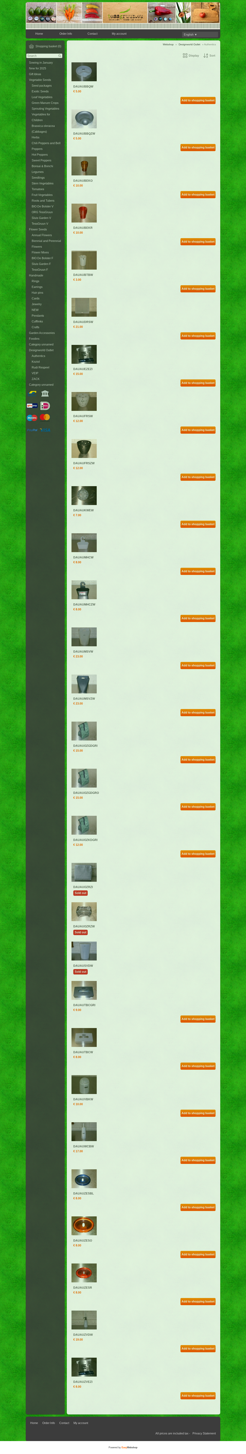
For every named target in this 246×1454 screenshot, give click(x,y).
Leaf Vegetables (42, 97)
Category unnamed (41, 344)
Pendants (38, 315)
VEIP (35, 373)
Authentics (38, 355)
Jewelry (37, 304)
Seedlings (38, 177)
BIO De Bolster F (42, 258)
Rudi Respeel (40, 367)
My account (119, 33)
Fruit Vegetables (42, 194)
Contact (92, 33)
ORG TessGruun (42, 212)
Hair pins (37, 292)
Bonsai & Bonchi (42, 166)
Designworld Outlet (41, 350)
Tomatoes (38, 189)
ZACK (36, 378)
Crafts (35, 327)
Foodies (34, 338)
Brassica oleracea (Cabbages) (43, 128)
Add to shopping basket (198, 100)
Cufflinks (37, 321)
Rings (35, 281)
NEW (35, 309)
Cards (35, 298)
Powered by (123, 1447)
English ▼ (190, 34)
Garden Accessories (42, 332)
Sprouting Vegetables (45, 108)
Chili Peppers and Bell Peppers (46, 146)
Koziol (36, 361)
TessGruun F (40, 269)
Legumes (38, 171)
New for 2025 (37, 68)
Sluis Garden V (41, 217)
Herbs (35, 137)
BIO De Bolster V (42, 206)
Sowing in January (41, 62)
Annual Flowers (42, 235)
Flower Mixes (40, 252)
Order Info (65, 33)
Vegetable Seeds (40, 79)
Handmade (36, 275)
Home (39, 33)
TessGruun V (40, 223)
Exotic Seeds (40, 91)
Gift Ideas (35, 74)
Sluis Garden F (41, 263)
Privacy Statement (204, 1433)
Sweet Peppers (41, 160)
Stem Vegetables (42, 183)
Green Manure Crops (45, 102)
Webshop (168, 44)
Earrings (37, 286)
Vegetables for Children (41, 117)
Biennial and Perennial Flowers (46, 243)
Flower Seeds (38, 229)
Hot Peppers (40, 154)
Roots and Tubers (43, 200)
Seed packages (42, 85)
